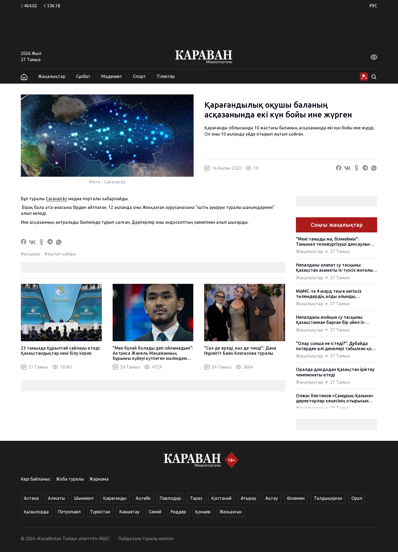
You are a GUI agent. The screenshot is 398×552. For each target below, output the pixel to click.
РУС (373, 5)
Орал (356, 498)
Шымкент (84, 498)
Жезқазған (231, 511)
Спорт (139, 76)
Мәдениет (111, 76)
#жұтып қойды (60, 253)
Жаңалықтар (51, 76)
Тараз (196, 498)
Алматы (56, 498)
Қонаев (202, 511)
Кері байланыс (36, 479)
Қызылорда (36, 511)
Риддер (178, 511)
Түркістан (100, 511)
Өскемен (296, 498)
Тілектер (165, 76)
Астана (31, 498)
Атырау (248, 498)
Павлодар (170, 498)
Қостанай (221, 498)
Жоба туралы (70, 479)
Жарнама (99, 479)
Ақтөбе (143, 498)
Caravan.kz (56, 198)
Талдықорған (328, 498)
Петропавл (69, 511)
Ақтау (271, 498)
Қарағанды (114, 498)
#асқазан (30, 253)
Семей (155, 511)
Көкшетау (129, 511)
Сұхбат (83, 76)
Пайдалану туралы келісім (146, 538)
